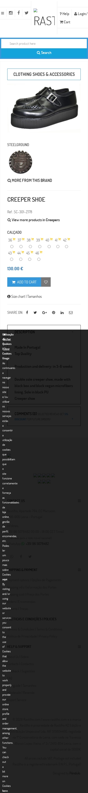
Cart (66, 21)
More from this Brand (31, 180)
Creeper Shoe (26, 199)
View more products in (35, 219)
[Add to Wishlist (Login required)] (46, 282)
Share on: (15, 312)
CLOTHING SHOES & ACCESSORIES (44, 74)
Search (45, 52)
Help (65, 13)
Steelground (18, 144)
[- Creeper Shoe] (44, 108)
